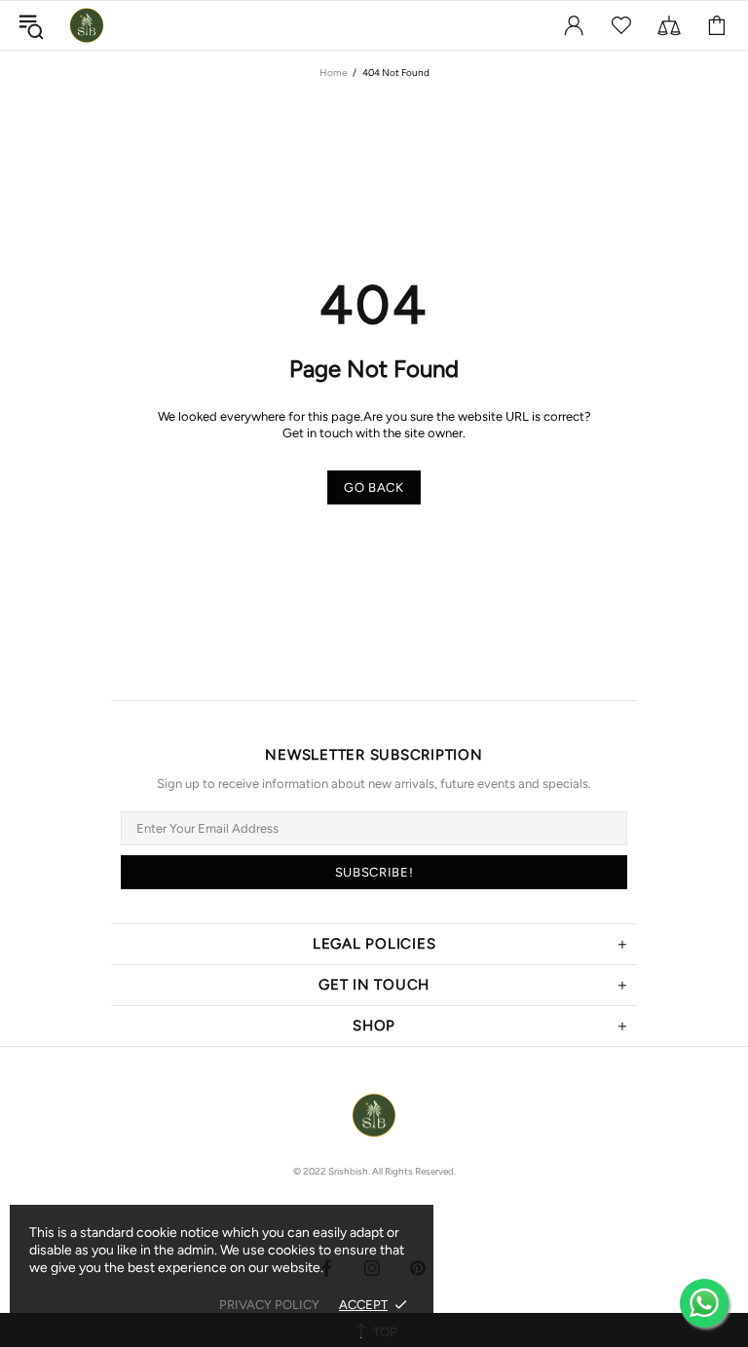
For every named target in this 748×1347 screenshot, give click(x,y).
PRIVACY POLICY (269, 1304)
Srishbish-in (86, 25)
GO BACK (374, 487)
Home (333, 72)
